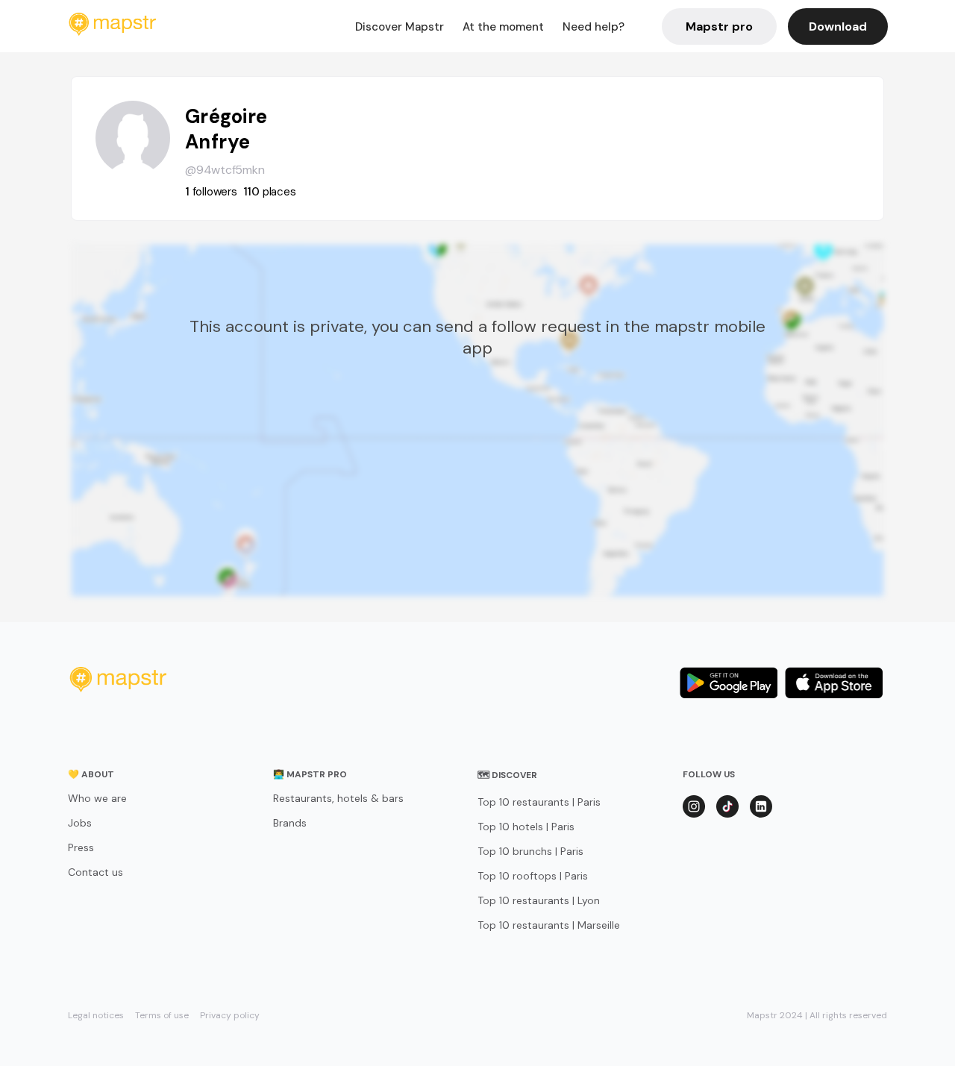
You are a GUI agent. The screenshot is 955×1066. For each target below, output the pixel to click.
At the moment (503, 26)
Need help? (593, 26)
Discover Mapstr (399, 26)
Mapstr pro (719, 26)
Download (838, 26)
